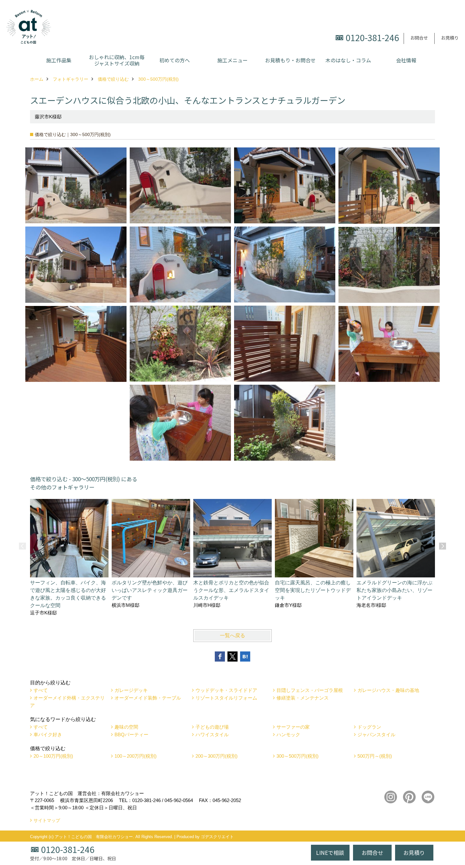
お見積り (450, 37)
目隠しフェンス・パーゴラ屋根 (309, 690)
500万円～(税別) (374, 756)
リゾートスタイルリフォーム (226, 697)
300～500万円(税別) (297, 756)
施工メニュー (232, 60)
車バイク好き (48, 734)
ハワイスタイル (212, 734)
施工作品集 (58, 60)
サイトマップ (47, 820)
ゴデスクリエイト (217, 836)
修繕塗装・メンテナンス (302, 697)
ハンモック (288, 734)
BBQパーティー (131, 734)
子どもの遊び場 (212, 727)
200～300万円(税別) (216, 756)
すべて (41, 690)
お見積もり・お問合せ (290, 60)
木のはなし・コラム (348, 60)
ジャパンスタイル (376, 734)
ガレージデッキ (131, 690)
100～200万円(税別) (136, 756)
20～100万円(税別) (53, 756)
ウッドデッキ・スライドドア (226, 690)
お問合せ (419, 37)
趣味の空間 (126, 727)
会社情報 (406, 60)
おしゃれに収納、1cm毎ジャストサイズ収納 (117, 60)
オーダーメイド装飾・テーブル (148, 697)
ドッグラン (369, 727)
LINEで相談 (330, 852)
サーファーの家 (293, 727)
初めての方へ (174, 60)
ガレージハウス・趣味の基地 (388, 690)
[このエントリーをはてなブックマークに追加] (245, 656)
